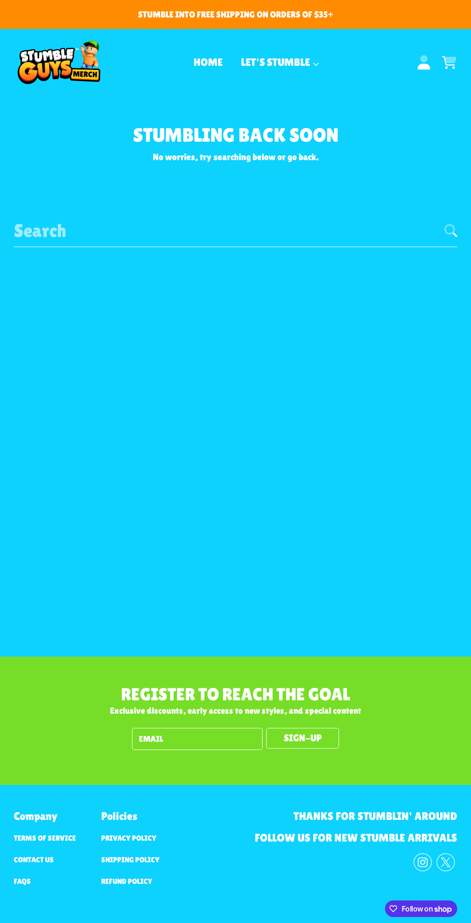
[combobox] (235, 230)
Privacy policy (128, 838)
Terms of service (45, 838)
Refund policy (126, 881)
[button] (449, 62)
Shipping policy (130, 859)
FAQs (22, 881)
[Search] (451, 230)
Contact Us (34, 859)
